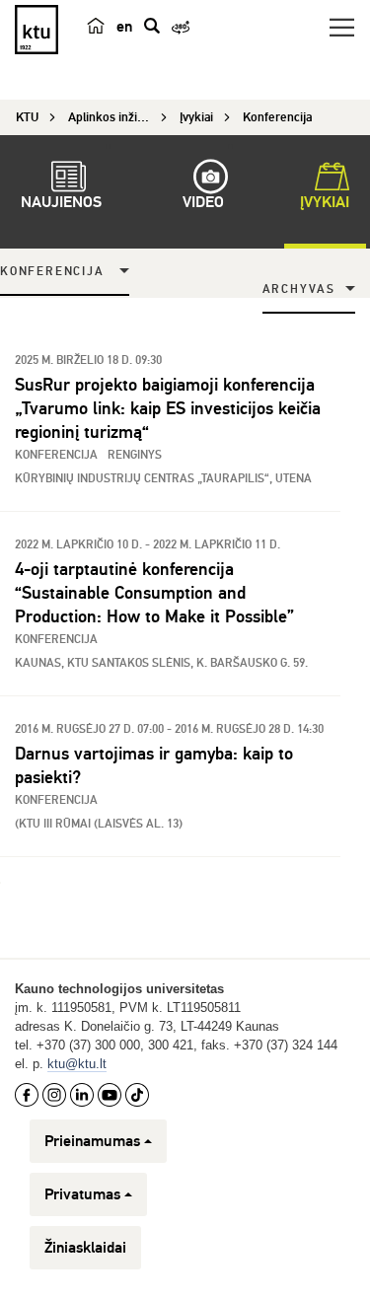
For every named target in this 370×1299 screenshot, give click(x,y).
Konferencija (52, 271)
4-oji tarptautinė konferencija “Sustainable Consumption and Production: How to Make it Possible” (159, 592)
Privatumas (82, 1194)
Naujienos (61, 202)
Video (203, 202)
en (124, 26)
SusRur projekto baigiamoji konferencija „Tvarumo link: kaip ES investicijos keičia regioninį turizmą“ (168, 408)
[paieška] (152, 25)
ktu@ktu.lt (77, 1063)
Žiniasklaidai (85, 1248)
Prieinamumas (92, 1141)
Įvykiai (324, 202)
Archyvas (298, 289)
